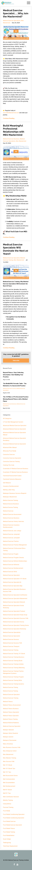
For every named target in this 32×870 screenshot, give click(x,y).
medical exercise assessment (12, 514)
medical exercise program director (13, 557)
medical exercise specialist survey (13, 622)
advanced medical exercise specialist (14, 429)
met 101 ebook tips (9, 768)
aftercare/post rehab (9, 451)
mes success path (8, 761)
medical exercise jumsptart (11, 538)
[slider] (16, 38)
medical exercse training (10, 691)
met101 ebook (7, 790)
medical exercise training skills (12, 680)
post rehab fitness (9, 828)
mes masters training (9, 758)
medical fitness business (11, 708)
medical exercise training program (13, 677)
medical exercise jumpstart (11, 534)
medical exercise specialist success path (15, 618)
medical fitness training (10, 719)
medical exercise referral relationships (15, 561)
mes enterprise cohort (9, 751)
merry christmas (8, 744)
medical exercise (8, 511)
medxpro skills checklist (10, 733)
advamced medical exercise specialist (14, 425)
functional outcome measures (12, 479)
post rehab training (9, 832)
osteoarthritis (7, 804)
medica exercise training (10, 500)
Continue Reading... (9, 118)
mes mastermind (21, 141)
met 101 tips (7, 772)
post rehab (6, 811)
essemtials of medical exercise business (15, 468)
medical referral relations (11, 722)
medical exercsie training (10, 698)
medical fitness (8, 701)
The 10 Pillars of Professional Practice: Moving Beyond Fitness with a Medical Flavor (16, 399)
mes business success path (11, 747)
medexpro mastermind (10, 497)
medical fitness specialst (11, 715)
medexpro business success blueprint (14, 493)
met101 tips (7, 793)
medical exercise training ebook (12, 660)
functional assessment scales (12, 475)
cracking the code (8, 465)
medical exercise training (10, 650)
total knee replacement (10, 846)
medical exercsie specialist (11, 694)
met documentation (9, 782)
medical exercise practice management (15, 545)
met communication (9, 779)
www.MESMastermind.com (11, 112)
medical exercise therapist (11, 646)
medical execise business (11, 504)
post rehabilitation (8, 835)
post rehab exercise (9, 821)
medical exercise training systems (13, 684)
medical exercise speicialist (11, 636)
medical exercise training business (13, 657)
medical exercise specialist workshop (14, 629)
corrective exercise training (11, 461)
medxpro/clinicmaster (9, 740)
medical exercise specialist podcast (14, 611)
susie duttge (7, 839)
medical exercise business (11, 139)
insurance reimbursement (11, 486)
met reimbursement (9, 786)
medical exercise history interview (13, 521)
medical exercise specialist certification (15, 595)
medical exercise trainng (10, 687)
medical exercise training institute (13, 664)
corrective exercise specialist (12, 458)
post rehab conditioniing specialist (13, 814)
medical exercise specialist (11, 258)
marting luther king (9, 490)
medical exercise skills (10, 571)
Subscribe (16, 360)
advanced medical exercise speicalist (14, 444)
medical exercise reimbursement (13, 568)
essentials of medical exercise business (15, 472)
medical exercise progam (10, 554)
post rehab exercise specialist (12, 825)
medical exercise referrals (11, 564)
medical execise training (10, 507)
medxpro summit (8, 737)
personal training (8, 807)
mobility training (8, 800)
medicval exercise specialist (11, 726)
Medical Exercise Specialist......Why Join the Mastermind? (15, 13)
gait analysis (7, 483)
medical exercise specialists (11, 20)
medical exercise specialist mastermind (15, 598)
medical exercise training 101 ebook (14, 653)
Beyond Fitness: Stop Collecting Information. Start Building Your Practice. (13, 375)
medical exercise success (11, 639)
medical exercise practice (9, 388)
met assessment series (10, 775)
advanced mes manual (10, 447)
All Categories (7, 418)
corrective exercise (9, 454)
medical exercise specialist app (12, 586)
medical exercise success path (12, 643)
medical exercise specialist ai (12, 582)
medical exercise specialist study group (15, 615)
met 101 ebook (7, 765)
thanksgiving (7, 842)
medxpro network (8, 730)
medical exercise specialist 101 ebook (14, 578)
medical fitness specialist (11, 712)
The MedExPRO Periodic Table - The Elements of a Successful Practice (14, 385)
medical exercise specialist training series (16, 625)
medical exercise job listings (12, 530)
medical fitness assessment (12, 705)
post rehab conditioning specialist (13, 818)
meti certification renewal (11, 797)
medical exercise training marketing (14, 667)
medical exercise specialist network (14, 602)
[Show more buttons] (27, 38)
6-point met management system (13, 422)
